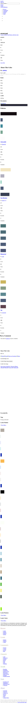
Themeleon (5, 683)
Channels (5, 11)
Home (4, 660)
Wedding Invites (6, 676)
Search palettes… (4, 3)
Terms (4, 695)
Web (4, 662)
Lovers (4, 650)
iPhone (16, 366)
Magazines (5, 672)
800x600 (6, 367)
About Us (5, 691)
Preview (12, 366)
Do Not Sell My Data (22, 702)
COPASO (5, 685)
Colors (4, 631)
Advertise (5, 690)
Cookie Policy (6, 697)
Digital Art (5, 658)
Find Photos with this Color (12, 34)
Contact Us (5, 693)
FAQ (4, 696)
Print (4, 661)
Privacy (4, 694)
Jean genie (3, 142)
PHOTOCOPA (6, 684)
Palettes (4, 632)
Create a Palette (4, 34)
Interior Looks (6, 671)
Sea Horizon (4, 198)
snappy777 (4, 200)
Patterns (4, 633)
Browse (4, 9)
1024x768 (11, 367)
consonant (4, 312)
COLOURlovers (4, 7)
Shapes (4, 634)
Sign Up (2, 2)
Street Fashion (6, 674)
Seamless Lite (6, 681)
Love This (3, 62)
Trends (4, 12)
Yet (1, 310)
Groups (4, 648)
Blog (4, 651)
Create (2, 5)
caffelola (4, 70)
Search (2, 4)
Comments (2, 55)
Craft (4, 656)
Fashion (4, 659)
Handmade (5, 670)
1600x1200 (16, 367)
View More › (3, 425)
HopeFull (4, 144)
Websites (5, 675)
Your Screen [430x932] (5, 366)
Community (5, 10)
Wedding (5, 663)
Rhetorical (3, 254)
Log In (2, 1)
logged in (8, 338)
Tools (4, 14)
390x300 (2, 367)
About (3, 688)
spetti (3, 256)
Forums (4, 647)
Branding (5, 669)
